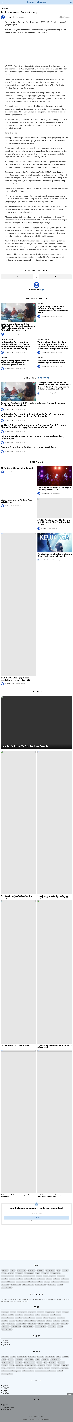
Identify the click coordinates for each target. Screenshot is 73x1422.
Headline (45, 1273)
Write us (5, 1385)
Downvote (55, 276)
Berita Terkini (22, 1270)
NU (4, 1281)
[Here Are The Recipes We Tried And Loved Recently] (36, 722)
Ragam (11, 339)
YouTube (5, 1392)
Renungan (56, 1281)
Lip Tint (5, 1279)
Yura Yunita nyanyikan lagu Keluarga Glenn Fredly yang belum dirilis (54, 555)
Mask (49, 1279)
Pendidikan (32, 1281)
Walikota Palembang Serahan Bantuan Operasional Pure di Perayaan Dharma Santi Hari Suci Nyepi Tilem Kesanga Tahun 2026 (52, 346)
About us (5, 1341)
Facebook (6, 1387)
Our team (6, 1342)
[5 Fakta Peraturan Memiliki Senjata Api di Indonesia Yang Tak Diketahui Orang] (54, 508)
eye (59, 1270)
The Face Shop (28, 1284)
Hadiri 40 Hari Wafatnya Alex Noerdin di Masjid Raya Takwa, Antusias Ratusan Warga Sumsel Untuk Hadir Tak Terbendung (15, 346)
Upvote (17, 276)
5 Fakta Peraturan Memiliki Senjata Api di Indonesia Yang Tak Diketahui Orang (53, 522)
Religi (47, 1281)
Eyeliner (66, 1270)
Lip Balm (53, 1276)
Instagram (6, 1393)
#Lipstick (5, 1270)
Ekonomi (41, 1270)
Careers (5, 1346)
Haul (38, 1273)
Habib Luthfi (29, 1273)
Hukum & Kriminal (8, 1276)
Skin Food (6, 1284)
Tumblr (5, 1390)
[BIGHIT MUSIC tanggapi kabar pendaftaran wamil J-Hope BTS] (18, 604)
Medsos (57, 1279)
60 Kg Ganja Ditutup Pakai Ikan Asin (17, 468)
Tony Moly (52, 1284)
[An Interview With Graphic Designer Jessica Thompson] (18, 1121)
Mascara (42, 1279)
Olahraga (11, 1281)
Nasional (4, 321)
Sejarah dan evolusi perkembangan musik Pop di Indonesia (54, 489)
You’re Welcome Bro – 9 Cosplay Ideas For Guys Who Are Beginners (53, 1195)
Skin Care (65, 1281)
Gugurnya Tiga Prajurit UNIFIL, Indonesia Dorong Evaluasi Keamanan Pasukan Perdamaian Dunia (52, 310)
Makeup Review (31, 1279)
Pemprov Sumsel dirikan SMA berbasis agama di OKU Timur (51, 362)
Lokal (12, 1279)
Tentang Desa (16, 1284)
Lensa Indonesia (36, 2)
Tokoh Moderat (41, 1284)
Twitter (5, 1389)
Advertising (6, 1344)
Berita (13, 1270)
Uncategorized (7, 1287)
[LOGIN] (71, 2)
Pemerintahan (22, 1281)
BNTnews (32, 1270)
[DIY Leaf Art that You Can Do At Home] (18, 972)
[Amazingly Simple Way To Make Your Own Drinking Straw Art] (18, 822)
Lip (46, 1276)
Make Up (20, 1279)
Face (4, 1273)
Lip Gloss (61, 1276)
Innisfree (19, 1276)
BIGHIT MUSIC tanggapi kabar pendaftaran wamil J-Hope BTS (15, 679)
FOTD (11, 1273)
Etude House (51, 1270)
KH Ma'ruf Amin (30, 1276)
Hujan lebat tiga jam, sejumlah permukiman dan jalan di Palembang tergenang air (15, 363)
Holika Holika (56, 1273)
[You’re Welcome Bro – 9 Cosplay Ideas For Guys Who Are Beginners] (54, 1121)
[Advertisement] (36, 49)
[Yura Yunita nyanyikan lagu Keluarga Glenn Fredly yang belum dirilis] (54, 542)
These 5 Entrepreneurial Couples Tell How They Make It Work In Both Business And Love (54, 897)
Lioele (40, 1276)
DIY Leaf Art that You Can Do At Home (15, 1045)
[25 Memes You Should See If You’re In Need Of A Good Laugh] (54, 972)
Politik (41, 1281)
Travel (61, 1284)
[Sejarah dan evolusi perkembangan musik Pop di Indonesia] (54, 476)
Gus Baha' (20, 1273)
